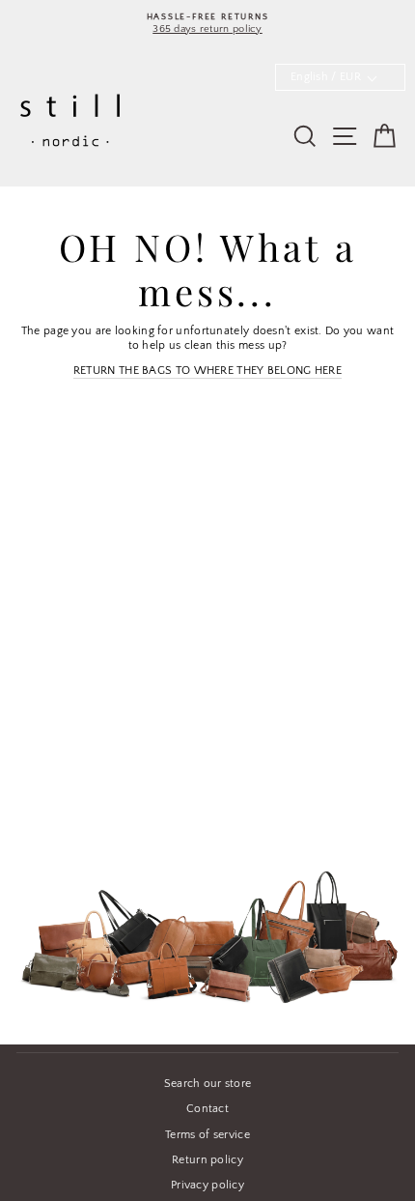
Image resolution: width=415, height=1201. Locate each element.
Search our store (208, 1083)
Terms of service (207, 1135)
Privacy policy (207, 1185)
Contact (207, 1108)
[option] (207, 24)
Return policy (207, 1160)
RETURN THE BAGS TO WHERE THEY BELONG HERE (207, 370)
